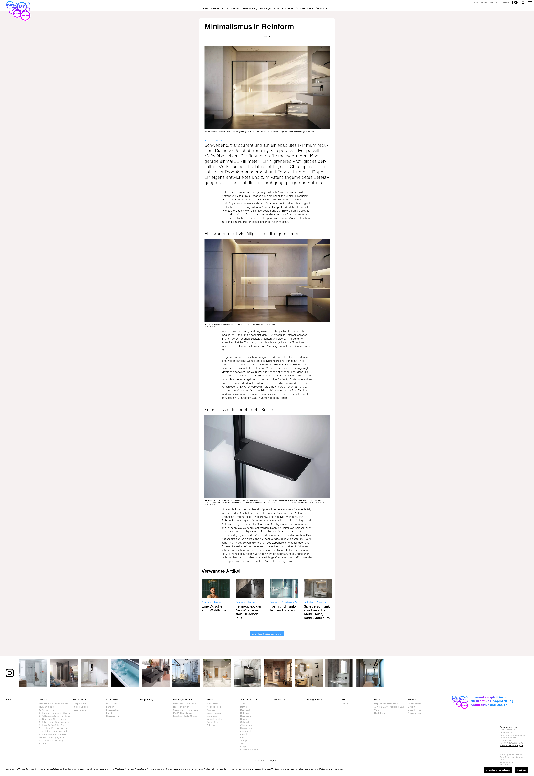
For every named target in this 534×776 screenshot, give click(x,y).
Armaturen (287, 602)
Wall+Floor (112, 703)
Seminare (321, 8)
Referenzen (217, 8)
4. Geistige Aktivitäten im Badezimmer (56, 718)
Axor (242, 703)
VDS (376, 709)
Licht (109, 712)
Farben (110, 706)
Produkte (287, 8)
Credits (412, 706)
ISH (491, 3)
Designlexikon (480, 3)
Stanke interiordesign (186, 709)
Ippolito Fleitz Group (185, 715)
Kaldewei (245, 731)
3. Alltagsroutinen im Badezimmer (56, 715)
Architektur (233, 8)
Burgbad (245, 709)
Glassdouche (247, 725)
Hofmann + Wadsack (185, 703)
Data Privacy (415, 709)
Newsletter (414, 712)
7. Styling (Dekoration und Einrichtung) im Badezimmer (56, 728)
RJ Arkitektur (181, 706)
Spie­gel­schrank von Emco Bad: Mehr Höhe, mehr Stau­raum (317, 612)
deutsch (260, 760)
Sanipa (244, 740)
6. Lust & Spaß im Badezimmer (56, 725)
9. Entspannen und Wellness (55, 734)
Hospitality (79, 703)
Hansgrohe (246, 728)
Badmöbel (309, 602)
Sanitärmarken (304, 8)
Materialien (112, 709)
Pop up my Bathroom (386, 703)
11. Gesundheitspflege (52, 740)
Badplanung (250, 8)
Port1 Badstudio (182, 712)
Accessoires (214, 706)
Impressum (414, 703)
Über (497, 3)
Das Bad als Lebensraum (53, 703)
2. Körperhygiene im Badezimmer (56, 712)
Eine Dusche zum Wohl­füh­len (215, 608)
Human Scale (47, 706)
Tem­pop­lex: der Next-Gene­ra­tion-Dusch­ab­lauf (249, 612)
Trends (204, 8)
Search (523, 3)
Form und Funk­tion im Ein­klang (283, 608)
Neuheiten (213, 703)
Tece (242, 743)
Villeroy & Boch (249, 749)
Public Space (80, 706)
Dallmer (244, 712)
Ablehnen (521, 770)
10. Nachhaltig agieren (52, 737)
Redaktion (380, 712)
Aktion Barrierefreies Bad (389, 706)
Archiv (42, 743)
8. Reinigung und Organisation (56, 731)
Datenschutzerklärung (330, 769)
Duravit (244, 718)
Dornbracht (246, 715)
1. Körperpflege (48, 709)
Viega (243, 746)
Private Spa (79, 709)
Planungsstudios (269, 8)
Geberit (244, 722)
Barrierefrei (113, 715)
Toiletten (212, 725)
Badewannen (214, 712)
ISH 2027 (346, 703)
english (273, 760)
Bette (243, 706)
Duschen (220, 141)
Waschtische (214, 718)
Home (9, 699)
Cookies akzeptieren (498, 770)
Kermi (243, 734)
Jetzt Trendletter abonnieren (267, 633)
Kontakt (505, 3)
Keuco (243, 737)
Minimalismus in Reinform (249, 26)
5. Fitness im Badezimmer (54, 722)
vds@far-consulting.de (511, 745)
